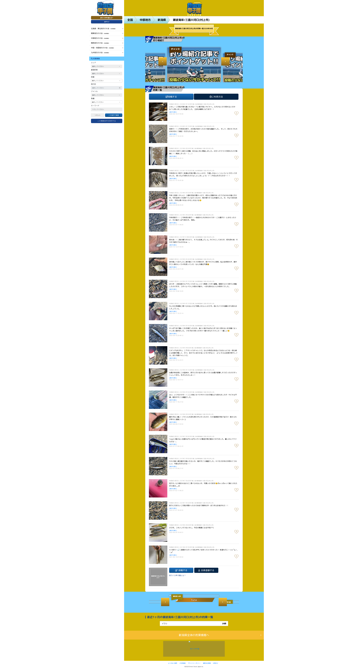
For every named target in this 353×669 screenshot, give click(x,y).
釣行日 (93, 84)
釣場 (92, 77)
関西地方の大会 (100, 43)
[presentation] (162, 61)
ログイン (106, 22)
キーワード (95, 106)
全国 (130, 20)
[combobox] (106, 80)
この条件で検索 (114, 115)
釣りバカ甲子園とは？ (106, 18)
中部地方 (145, 20)
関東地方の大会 (100, 33)
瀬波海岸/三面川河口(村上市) (191, 20)
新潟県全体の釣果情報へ (194, 635)
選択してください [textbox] (98, 81)
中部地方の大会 (100, 38)
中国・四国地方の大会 (103, 48)
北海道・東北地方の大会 (103, 28)
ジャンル (94, 91)
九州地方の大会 (100, 52)
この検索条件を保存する (107, 121)
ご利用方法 (217, 96)
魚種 (92, 98)
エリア (93, 62)
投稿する (172, 96)
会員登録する (207, 570)
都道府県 (94, 70)
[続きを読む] (173, 112)
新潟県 (162, 20)
